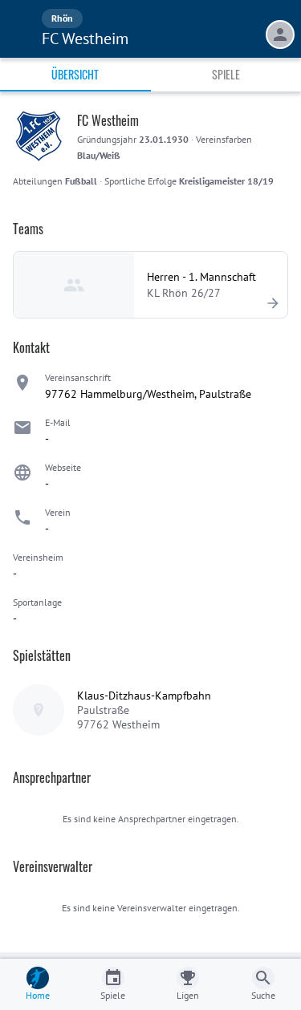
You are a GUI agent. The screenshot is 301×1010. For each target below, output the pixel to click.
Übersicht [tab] (75, 74)
